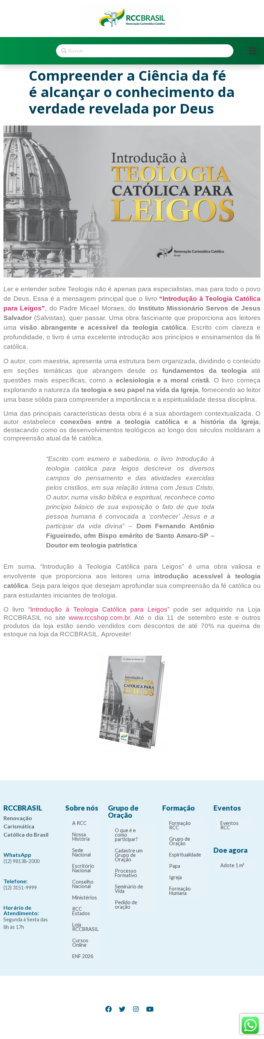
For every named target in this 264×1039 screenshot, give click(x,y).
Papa (174, 866)
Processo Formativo (126, 873)
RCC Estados (81, 911)
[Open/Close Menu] (253, 51)
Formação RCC (180, 825)
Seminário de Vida (129, 889)
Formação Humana (180, 891)
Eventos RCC (229, 825)
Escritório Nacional (83, 868)
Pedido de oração (126, 904)
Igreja (175, 877)
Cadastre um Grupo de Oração (129, 855)
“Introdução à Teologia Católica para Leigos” (98, 609)
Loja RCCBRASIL (85, 927)
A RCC (79, 823)
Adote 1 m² (232, 865)
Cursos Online (80, 942)
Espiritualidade (185, 855)
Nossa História (81, 836)
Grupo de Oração (179, 841)
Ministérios (84, 897)
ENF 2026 (82, 956)
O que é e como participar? (126, 834)
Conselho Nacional (83, 884)
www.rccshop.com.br (99, 617)
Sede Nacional (81, 852)
